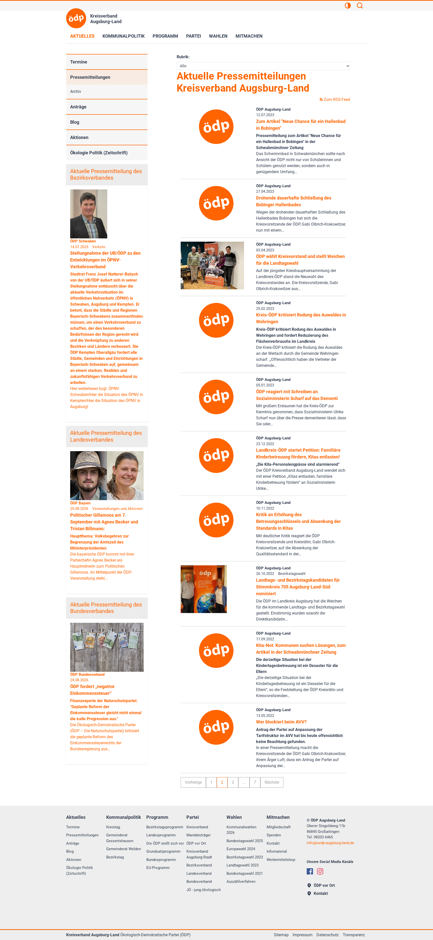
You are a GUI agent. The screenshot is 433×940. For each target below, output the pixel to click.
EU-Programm (158, 867)
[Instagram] (320, 871)
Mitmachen (249, 36)
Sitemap (281, 934)
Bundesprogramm (161, 859)
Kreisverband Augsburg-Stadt (199, 854)
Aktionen (79, 137)
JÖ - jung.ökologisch (203, 890)
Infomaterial (277, 851)
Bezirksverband (199, 865)
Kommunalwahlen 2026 (241, 830)
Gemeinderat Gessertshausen (119, 838)
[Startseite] (76, 18)
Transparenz (354, 934)
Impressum (302, 934)
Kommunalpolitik (123, 36)
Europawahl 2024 (241, 849)
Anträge (78, 106)
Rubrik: (183, 56)
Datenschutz (327, 934)
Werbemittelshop (281, 859)
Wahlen (218, 36)
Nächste (272, 782)
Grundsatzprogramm (163, 851)
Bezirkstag (115, 857)
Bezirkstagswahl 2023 (245, 857)
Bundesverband (199, 881)
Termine (78, 61)
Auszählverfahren (241, 881)
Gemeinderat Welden (123, 849)
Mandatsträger (198, 835)
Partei (193, 36)
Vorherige (193, 782)
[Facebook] (310, 871)
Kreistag (113, 827)
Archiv (75, 91)
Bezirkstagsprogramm (164, 827)
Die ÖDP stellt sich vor (165, 843)
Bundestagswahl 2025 (245, 841)
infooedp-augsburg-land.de (330, 843)
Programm (165, 36)
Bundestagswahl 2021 (245, 873)
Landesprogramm (161, 835)
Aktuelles (82, 36)
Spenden (274, 835)
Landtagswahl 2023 (243, 865)
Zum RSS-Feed (336, 99)
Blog (74, 122)
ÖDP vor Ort (196, 843)
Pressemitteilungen (90, 77)
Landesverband (198, 873)
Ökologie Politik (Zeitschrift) (99, 152)
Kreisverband (197, 827)
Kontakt (273, 843)
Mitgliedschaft (279, 827)
